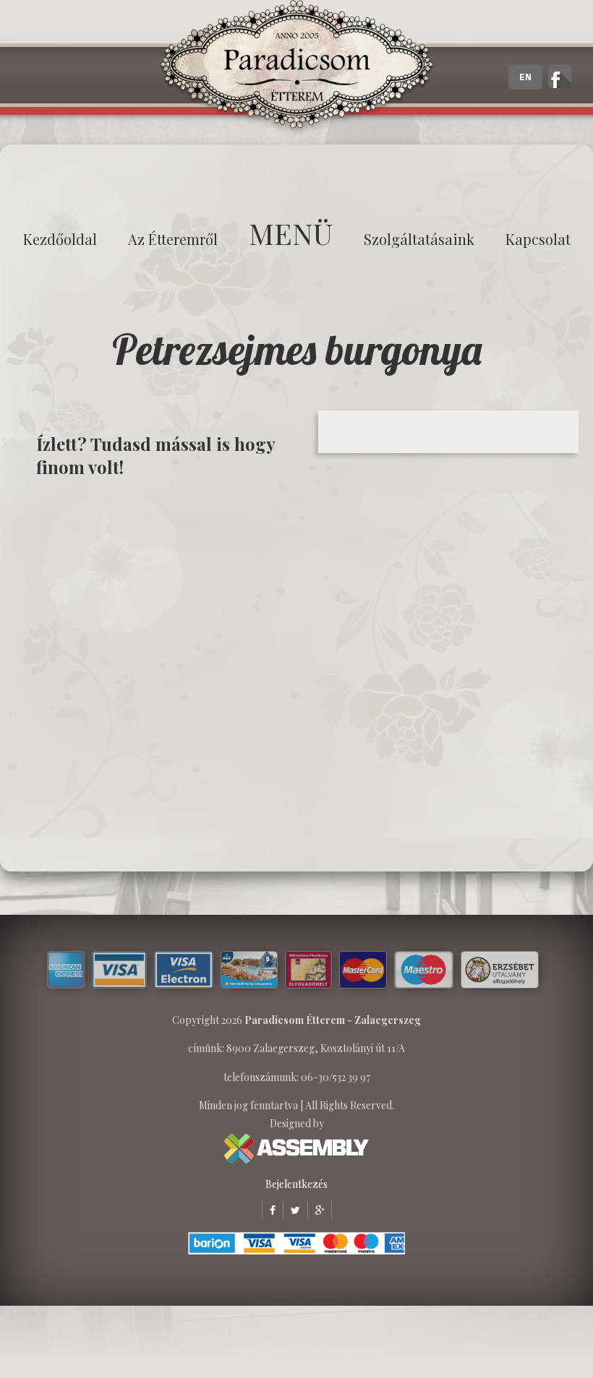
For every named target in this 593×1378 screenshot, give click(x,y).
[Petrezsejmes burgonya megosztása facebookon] (269, 1210)
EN (525, 77)
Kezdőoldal (60, 239)
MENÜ (291, 233)
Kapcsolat (538, 239)
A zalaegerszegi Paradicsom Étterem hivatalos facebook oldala (559, 76)
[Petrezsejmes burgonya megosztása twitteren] (291, 1210)
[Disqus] (162, 673)
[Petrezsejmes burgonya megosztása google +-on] (316, 1210)
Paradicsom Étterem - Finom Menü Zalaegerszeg (296, 68)
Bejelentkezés (296, 1184)
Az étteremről (173, 239)
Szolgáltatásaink (419, 239)
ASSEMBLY (296, 1148)
